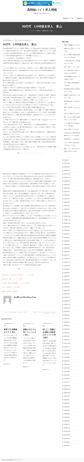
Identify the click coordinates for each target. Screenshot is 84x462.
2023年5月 (67, 283)
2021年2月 (67, 378)
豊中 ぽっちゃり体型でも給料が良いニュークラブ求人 (72, 118)
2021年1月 (67, 382)
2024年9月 (67, 227)
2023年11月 (67, 262)
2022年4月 (67, 329)
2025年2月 (67, 209)
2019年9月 (67, 438)
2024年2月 (67, 251)
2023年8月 (67, 272)
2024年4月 (67, 244)
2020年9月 (67, 396)
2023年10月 (67, 265)
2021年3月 (67, 375)
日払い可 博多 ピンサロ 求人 (71, 129)
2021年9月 (67, 354)
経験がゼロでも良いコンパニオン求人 (29, 332)
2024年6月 (67, 237)
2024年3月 (67, 248)
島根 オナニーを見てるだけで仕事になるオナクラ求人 (72, 150)
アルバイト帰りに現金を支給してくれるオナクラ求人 (72, 144)
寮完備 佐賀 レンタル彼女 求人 (72, 139)
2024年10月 (67, 223)
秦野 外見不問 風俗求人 (10, 291)
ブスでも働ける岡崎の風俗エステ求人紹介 (72, 84)
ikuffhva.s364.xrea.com (25, 40)
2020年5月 (67, 410)
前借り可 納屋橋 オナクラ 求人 (72, 45)
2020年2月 (67, 421)
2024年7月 (67, 234)
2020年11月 (67, 389)
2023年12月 (67, 258)
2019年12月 (67, 428)
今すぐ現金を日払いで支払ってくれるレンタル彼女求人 (72, 72)
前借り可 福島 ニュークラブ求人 (13, 279)
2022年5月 (67, 325)
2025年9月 (67, 184)
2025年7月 (67, 191)
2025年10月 (67, 181)
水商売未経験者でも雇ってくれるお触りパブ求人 (72, 78)
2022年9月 (67, 311)
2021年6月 (67, 364)
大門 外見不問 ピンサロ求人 (11, 287)
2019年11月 (67, 431)
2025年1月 (67, 212)
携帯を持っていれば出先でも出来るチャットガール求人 (18, 275)
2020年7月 (67, 403)
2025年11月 (67, 177)
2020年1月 (67, 424)
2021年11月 (67, 346)
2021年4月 (67, 371)
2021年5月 (67, 368)
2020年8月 (67, 399)
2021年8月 (67, 357)
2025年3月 (67, 205)
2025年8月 (67, 188)
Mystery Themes (17, 459)
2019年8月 (67, 442)
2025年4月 (67, 202)
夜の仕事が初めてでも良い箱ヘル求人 (72, 103)
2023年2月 (67, 294)
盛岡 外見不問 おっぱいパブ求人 (72, 109)
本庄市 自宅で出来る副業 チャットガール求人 (16, 283)
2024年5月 (67, 241)
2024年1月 (67, 255)
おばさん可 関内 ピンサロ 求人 (72, 113)
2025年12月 (67, 174)
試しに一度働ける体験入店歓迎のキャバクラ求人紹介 (72, 56)
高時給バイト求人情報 (42, 10)
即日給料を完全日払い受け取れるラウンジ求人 (72, 90)
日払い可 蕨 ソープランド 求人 (72, 67)
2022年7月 (67, 318)
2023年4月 (67, 287)
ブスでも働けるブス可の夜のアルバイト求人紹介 (72, 124)
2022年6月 (67, 322)
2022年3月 (67, 332)
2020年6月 (67, 406)
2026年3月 (67, 163)
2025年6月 (67, 195)
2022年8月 (67, 315)
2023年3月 (67, 290)
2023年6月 (67, 279)
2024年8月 (67, 230)
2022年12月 (67, 301)
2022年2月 (67, 336)
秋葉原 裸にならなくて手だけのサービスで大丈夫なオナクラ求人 (44, 312)
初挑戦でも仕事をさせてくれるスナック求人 (72, 96)
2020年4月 (67, 414)
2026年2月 (67, 167)
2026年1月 (67, 170)
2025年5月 (67, 198)
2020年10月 (67, 392)
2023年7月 (67, 276)
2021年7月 (67, 361)
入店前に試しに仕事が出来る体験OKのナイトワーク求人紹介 (72, 134)
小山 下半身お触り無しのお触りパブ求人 (15, 312)
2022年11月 (67, 304)
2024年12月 (67, 216)
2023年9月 (67, 269)
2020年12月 (67, 385)
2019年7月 (67, 445)
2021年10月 (67, 350)
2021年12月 (67, 343)
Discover (6, 364)
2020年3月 (67, 417)
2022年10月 (67, 308)
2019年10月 (67, 435)
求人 (16, 40)
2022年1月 (67, 339)
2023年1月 (67, 297)
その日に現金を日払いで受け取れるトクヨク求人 (72, 62)
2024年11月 (67, 219)
